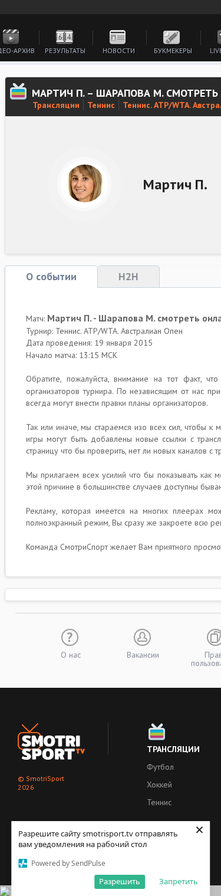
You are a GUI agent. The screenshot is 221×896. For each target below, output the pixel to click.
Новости (119, 50)
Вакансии (143, 654)
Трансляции (56, 105)
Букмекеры (173, 50)
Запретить (178, 881)
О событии (51, 276)
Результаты (65, 50)
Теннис (101, 105)
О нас (71, 654)
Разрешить (119, 881)
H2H (128, 276)
